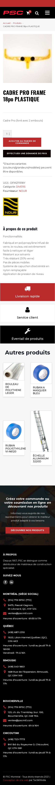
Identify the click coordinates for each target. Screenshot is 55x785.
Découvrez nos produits (27, 530)
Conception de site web (15, 780)
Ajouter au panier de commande (22, 142)
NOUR (23, 191)
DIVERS (21, 186)
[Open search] (37, 13)
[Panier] (28, 13)
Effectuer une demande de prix (27, 153)
